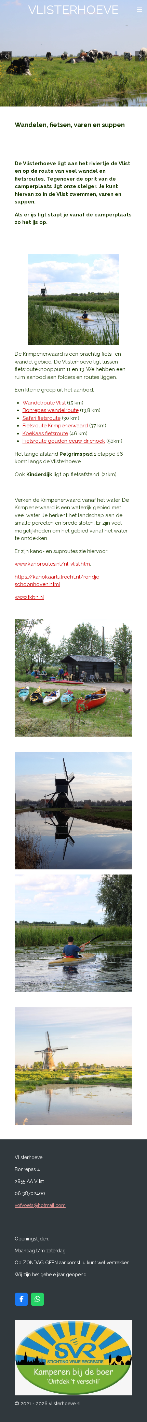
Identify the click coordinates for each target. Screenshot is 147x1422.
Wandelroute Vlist (44, 403)
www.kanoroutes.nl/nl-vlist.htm (52, 564)
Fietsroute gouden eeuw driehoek (64, 441)
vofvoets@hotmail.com (40, 1205)
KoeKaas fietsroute (45, 433)
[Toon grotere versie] (73, 678)
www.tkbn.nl (29, 597)
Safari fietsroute (42, 418)
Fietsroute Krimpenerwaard (55, 426)
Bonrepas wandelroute (51, 410)
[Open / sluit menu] (139, 9)
